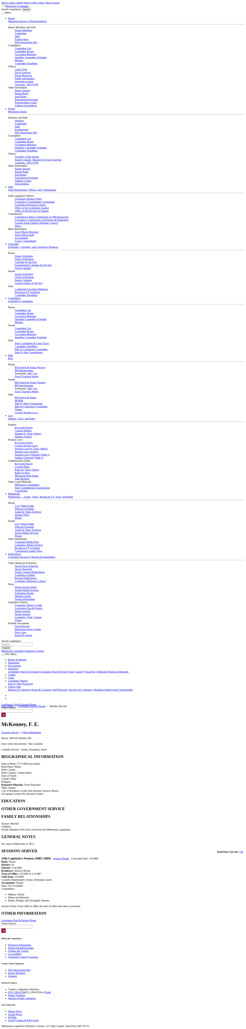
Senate (11, 108)
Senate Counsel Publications (30, 572)
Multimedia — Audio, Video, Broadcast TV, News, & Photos (40, 496)
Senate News (15, 1014)
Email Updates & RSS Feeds (23, 1020)
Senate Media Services (27, 533)
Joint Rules (20, 96)
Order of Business (24, 259)
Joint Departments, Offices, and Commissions (32, 189)
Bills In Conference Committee (31, 349)
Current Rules (22, 466)
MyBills (19, 400)
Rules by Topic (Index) (27, 469)
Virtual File (90, 671)
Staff (17, 36)
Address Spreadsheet (26, 105)
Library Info (14, 686)
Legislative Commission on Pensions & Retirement (41, 220)
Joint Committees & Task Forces (32, 343)
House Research (23, 75)
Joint (10, 186)
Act (35, 373)
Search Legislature (11, 9)
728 (241, 851)
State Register (22, 478)
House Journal (22, 90)
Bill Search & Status (25, 397)
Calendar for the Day (26, 262)
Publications (14, 554)
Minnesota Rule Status (26, 475)
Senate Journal (22, 168)
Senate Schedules (24, 274)
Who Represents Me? (26, 42)
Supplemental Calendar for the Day (33, 265)
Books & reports (23, 635)
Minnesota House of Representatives (27, 21)
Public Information (24, 78)
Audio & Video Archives (28, 511)
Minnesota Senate (17, 111)
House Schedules (24, 256)
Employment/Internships (21, 948)
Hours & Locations (41, 689)
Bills (10, 355)
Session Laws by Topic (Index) (31, 448)
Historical (13, 668)
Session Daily (22, 514)
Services (73, 689)
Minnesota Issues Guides (28, 629)
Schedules (13, 244)
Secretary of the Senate (27, 156)
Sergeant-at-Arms (24, 81)
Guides (12, 674)
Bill (30, 373)
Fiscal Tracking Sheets (26, 376)
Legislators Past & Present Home (18, 704)
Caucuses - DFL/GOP (26, 84)
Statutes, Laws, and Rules (21, 418)
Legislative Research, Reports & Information (31, 557)
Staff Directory (60, 689)
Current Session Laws (26, 412)
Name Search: (8, 923)
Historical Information (19, 945)
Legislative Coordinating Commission (35, 201)
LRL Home (7, 706)
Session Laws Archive (26, 451)
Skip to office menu (34, 2)
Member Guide (23, 596)
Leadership (20, 33)
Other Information (31, 732)
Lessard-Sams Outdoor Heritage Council (36, 223)
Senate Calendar (23, 280)
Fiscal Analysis (23, 72)
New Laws (20, 632)
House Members (23, 30)
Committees (14, 298)
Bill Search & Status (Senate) (30, 382)
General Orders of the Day (29, 283)
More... (18, 226)
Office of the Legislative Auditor (32, 208)
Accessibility (21, 238)
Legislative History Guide (28, 605)
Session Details (61, 858)
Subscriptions (22, 183)
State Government (29, 671)
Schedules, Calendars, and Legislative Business (33, 247)
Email (48, 992)
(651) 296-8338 (16, 992)
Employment (21, 39)
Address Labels (23, 180)
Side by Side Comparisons (29, 352)
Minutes (19, 60)
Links (11, 677)
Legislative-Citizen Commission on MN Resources (41, 217)
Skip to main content (12, 2)
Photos (18, 518)
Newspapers (14, 665)
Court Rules (21, 490)
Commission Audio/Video (28, 551)
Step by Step (14, 683)
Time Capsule (75, 671)
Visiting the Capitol (18, 951)
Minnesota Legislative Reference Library (23, 651)
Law (10, 415)
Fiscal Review (22, 626)
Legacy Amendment (25, 241)
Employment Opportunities (118, 689)
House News (15, 1011)
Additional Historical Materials (112, 671)
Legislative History (18, 680)
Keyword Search (24, 427)
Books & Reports (17, 659)
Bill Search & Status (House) (30, 367)
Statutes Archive (23, 436)
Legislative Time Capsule (28, 617)
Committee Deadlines (26, 63)
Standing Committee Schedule (31, 57)
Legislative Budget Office (28, 198)
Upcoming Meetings (25, 54)
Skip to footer (52, 2)
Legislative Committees (20, 301)
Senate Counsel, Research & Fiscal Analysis (38, 159)
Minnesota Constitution (27, 484)
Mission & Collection (19, 689)
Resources (27, 683)
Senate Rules (21, 171)
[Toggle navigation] (2, 13)
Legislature (14, 671)
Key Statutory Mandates (91, 689)
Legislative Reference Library (30, 204)
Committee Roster (24, 51)
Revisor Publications (25, 578)
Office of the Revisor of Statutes (32, 211)
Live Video (21, 505)
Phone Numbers (16, 995)
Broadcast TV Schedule (27, 292)
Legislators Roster (24, 593)
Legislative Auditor (25, 575)
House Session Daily (26, 587)
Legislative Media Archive (29, 545)
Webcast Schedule (24, 508)
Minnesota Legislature (17, 6)
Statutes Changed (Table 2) (29, 457)
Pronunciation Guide (26, 102)
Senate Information (25, 599)
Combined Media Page (27, 542)
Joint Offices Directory (27, 232)
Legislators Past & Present (28, 608)
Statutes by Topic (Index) (28, 433)
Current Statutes (23, 430)
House (11, 18)
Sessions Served (9, 732)
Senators (19, 120)
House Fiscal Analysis (26, 566)
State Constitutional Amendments (32, 487)
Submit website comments (22, 998)
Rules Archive (22, 472)
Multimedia (14, 493)
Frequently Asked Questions (23, 957)
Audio (30, 505)
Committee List (23, 48)
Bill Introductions (24, 370)
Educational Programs (26, 99)
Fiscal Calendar (23, 268)
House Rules (21, 93)
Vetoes (18, 409)
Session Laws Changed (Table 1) (32, 454)
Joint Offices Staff (24, 235)
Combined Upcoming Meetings (31, 289)
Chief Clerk (21, 69)
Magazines (13, 662)
